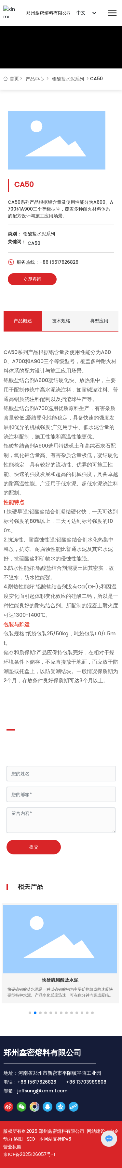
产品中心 (35, 79)
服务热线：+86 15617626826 (46, 262)
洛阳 (18, 1139)
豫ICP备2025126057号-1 (29, 1154)
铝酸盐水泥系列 (68, 79)
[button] (30, 1013)
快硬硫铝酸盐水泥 (60, 980)
